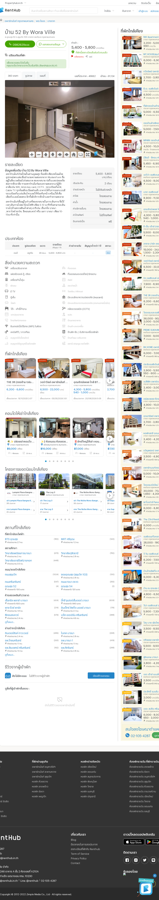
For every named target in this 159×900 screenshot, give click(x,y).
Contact (75, 863)
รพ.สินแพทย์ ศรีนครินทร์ (17, 647)
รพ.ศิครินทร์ (67, 647)
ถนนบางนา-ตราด (69, 581)
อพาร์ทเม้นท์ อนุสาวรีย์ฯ (43, 766)
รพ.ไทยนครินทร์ (13, 640)
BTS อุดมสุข (11, 539)
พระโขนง (40, 20)
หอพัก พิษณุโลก (89, 781)
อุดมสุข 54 (67, 586)
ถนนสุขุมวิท (11, 574)
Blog (73, 839)
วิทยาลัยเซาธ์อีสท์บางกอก (18, 560)
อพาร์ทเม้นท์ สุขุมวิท (42, 776)
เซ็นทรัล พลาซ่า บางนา (16, 600)
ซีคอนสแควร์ (12, 614)
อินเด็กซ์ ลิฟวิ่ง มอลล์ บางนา (76, 607)
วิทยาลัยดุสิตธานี (69, 553)
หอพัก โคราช (87, 786)
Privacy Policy (78, 858)
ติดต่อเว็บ (146, 3)
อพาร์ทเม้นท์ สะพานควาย (44, 771)
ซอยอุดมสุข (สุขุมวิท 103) (74, 574)
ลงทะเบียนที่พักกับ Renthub (85, 849)
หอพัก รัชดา (38, 791)
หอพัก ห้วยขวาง (40, 781)
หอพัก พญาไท (39, 796)
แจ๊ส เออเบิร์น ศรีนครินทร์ (74, 614)
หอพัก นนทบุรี (88, 791)
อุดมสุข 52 (10, 586)
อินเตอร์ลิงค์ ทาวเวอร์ (16, 633)
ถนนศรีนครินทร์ (13, 581)
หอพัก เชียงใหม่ (88, 766)
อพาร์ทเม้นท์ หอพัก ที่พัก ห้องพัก (15, 10)
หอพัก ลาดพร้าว (40, 786)
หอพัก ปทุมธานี (88, 796)
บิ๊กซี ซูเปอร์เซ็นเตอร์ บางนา (75, 600)
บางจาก (51, 20)
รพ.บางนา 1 (67, 640)
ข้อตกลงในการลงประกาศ (84, 844)
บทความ (132, 3)
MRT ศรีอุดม (68, 539)
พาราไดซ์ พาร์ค (13, 607)
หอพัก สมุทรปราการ (91, 776)
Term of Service (80, 853)
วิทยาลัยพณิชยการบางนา (18, 553)
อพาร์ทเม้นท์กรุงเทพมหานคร (19, 20)
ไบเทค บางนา (67, 633)
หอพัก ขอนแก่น (88, 771)
